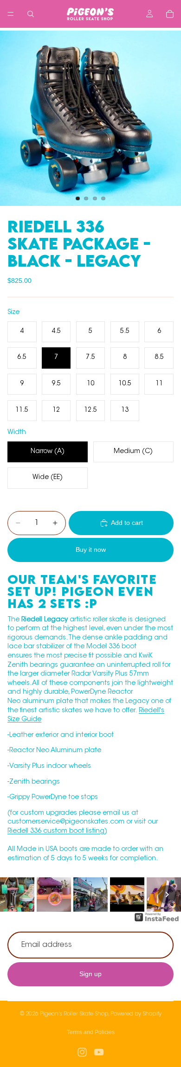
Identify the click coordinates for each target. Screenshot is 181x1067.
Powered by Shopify (136, 1014)
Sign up (90, 974)
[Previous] (14, 894)
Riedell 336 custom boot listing (55, 831)
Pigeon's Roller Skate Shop (74, 1014)
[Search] (30, 14)
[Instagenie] (157, 922)
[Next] (167, 894)
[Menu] (10, 14)
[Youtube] (98, 1052)
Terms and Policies (91, 1032)
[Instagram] (82, 1052)
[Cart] (170, 14)
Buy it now (91, 549)
